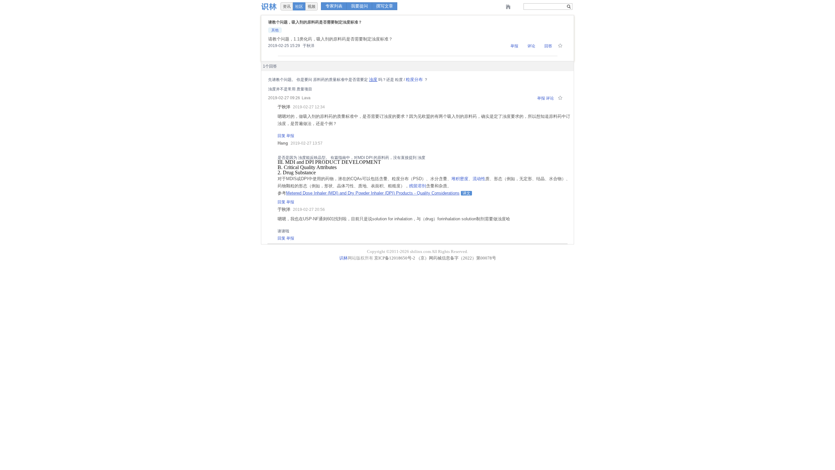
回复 (281, 135)
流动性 (479, 178)
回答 (548, 46)
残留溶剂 (417, 185)
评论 (531, 46)
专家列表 (334, 6)
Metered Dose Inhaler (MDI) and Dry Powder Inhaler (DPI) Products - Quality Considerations (373, 193)
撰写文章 (384, 6)
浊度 (373, 79)
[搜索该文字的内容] (568, 6)
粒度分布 (414, 79)
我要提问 (359, 6)
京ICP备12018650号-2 (394, 258)
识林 (343, 258)
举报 (514, 46)
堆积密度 (459, 178)
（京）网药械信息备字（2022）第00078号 (456, 258)
